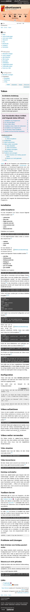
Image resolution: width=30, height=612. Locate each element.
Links (5, 160)
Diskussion (26, 84)
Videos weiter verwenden (11, 144)
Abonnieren (26, 87)
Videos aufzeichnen (9, 142)
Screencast (26, 592)
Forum (10, 14)
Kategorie (5, 45)
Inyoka (8, 598)
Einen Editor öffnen (9, 124)
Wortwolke (5, 47)
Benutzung (5, 43)
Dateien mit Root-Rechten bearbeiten (14, 131)
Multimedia (20, 592)
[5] (7, 295)
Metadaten (7, 78)
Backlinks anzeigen (7, 75)
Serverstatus (24, 604)
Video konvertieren (11, 147)
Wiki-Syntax (5, 59)
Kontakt (6, 604)
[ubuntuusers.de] (11, 9)
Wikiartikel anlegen (7, 54)
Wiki (15, 14)
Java (7, 511)
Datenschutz (12, 604)
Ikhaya (20, 14)
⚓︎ (27, 120)
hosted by (3, 1)
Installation (7, 137)
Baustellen (5, 61)
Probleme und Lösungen (10, 153)
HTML (5, 82)
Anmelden (20, 3)
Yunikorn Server (8, 151)
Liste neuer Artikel (7, 38)
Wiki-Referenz (6, 57)
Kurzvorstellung (7, 585)
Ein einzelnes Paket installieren (12, 129)
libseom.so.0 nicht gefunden (14, 158)
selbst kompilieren (11, 139)
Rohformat (7, 80)
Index (3, 34)
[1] (13, 214)
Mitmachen (15, 18)
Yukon (9, 27)
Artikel (8, 84)
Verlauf (20, 84)
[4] (28, 277)
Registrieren (26, 3)
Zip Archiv (11, 503)
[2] (6, 282)
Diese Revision (5, 588)
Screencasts (23, 165)
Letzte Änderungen (7, 36)
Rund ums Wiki (6, 68)
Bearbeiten (14, 84)
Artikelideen (5, 63)
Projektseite (6, 583)
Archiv (5, 27)
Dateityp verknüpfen (11, 149)
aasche (23, 589)
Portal (4, 14)
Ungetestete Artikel (7, 64)
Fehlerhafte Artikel (7, 66)
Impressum (17, 604)
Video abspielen (10, 146)
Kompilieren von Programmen (12, 128)
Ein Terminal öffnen (9, 122)
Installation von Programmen (12, 120)
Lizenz (2, 604)
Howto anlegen (6, 55)
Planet (25, 14)
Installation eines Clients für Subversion (15, 126)
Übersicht (5, 40)
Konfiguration (7, 140)
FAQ (3, 42)
